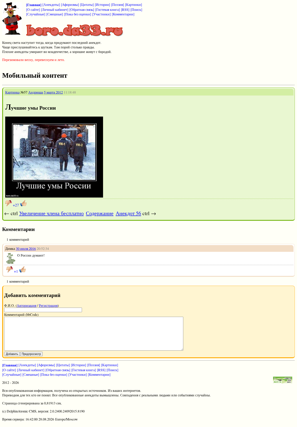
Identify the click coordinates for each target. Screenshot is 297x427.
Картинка (12, 92)
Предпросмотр (31, 354)
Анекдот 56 (128, 213)
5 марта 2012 (53, 92)
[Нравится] (23, 203)
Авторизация (26, 305)
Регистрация (48, 305)
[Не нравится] (8, 203)
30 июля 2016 (26, 248)
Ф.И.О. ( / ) (31, 305)
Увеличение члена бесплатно (51, 213)
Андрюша (35, 92)
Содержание (99, 213)
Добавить (12, 354)
